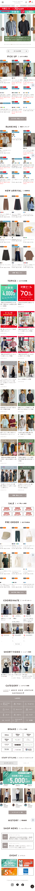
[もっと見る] (17, 860)
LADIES (17, 746)
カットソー (19, 757)
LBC (13, 5)
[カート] (29, 2)
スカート (19, 762)
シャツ (30, 757)
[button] (2, 29)
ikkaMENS (23, 5)
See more (17, 692)
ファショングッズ (18, 768)
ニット (7, 757)
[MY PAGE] (26, 2)
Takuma (6, 832)
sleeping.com (6, 5)
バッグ (30, 762)
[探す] (32, 2)
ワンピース (31, 751)
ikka (5, 830)
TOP (17, 5)
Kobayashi (19, 853)
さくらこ (18, 832)
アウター (19, 751)
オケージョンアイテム (6, 751)
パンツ (7, 762)
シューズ (7, 768)
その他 (30, 768)
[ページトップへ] (32, 886)
